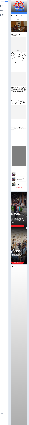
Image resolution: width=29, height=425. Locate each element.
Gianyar (13, 222)
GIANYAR (1, 10)
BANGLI (1, 6)
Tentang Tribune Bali (6, 412)
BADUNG (1, 5)
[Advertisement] (19, 43)
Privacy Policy (2, 412)
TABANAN (1, 15)
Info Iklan (2, 413)
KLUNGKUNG (2, 14)
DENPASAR (1, 9)
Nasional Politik (13, 141)
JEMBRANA (1, 11)
